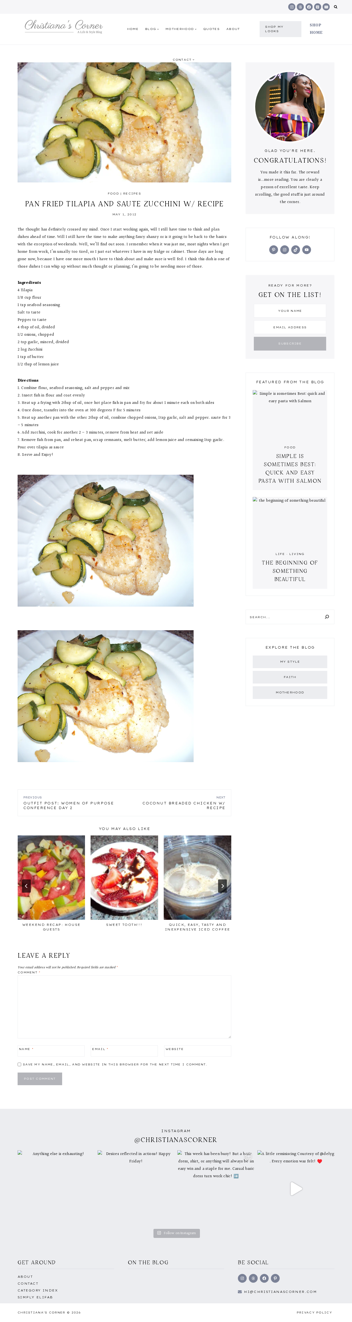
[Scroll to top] (339, 1312)
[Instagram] (291, 6)
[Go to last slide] (26, 886)
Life (280, 554)
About (233, 29)
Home (133, 29)
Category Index (38, 1290)
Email (100, 1049)
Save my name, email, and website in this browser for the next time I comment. (115, 1064)
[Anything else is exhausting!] (56, 1188)
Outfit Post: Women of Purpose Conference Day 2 (68, 803)
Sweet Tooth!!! (124, 925)
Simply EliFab (35, 1297)
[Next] (222, 886)
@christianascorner (176, 1139)
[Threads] (300, 6)
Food (113, 193)
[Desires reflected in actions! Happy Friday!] (136, 1188)
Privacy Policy (314, 1312)
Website (175, 1049)
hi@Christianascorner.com (280, 1292)
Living (297, 554)
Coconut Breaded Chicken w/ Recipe (183, 803)
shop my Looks (274, 29)
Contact (28, 1283)
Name (26, 1049)
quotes (211, 29)
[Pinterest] (317, 6)
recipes (132, 193)
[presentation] (51, 877)
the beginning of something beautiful (290, 570)
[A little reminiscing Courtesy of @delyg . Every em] (296, 1188)
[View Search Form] (335, 7)
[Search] (327, 617)
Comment (29, 972)
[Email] (326, 6)
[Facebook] (309, 6)
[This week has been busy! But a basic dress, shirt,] (216, 1188)
